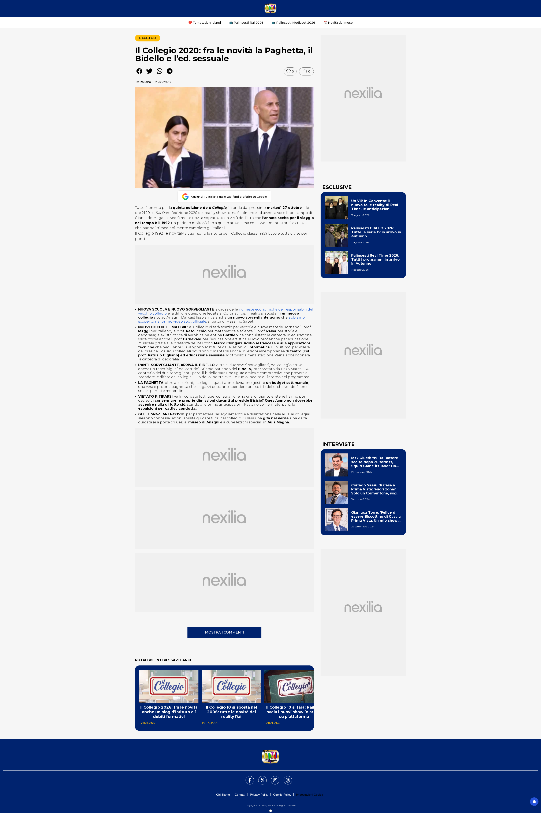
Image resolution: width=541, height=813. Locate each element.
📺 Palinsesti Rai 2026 (246, 23)
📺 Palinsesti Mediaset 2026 (293, 23)
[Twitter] (260, 777)
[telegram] (169, 74)
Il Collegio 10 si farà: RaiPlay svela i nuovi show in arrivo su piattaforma (294, 712)
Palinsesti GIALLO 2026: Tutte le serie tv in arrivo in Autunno (376, 232)
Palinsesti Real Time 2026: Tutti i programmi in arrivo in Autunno (375, 259)
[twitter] (149, 74)
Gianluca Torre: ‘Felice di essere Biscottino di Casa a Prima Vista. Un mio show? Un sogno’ (376, 517)
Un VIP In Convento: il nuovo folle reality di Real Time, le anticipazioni (374, 205)
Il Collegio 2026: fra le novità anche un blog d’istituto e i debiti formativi (169, 712)
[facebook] (139, 74)
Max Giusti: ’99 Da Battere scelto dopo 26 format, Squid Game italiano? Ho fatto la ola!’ (374, 462)
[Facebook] (247, 777)
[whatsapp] (159, 74)
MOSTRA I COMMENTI (224, 632)
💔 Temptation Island (204, 23)
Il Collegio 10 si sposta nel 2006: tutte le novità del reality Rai (231, 712)
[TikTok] (285, 777)
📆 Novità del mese (338, 23)
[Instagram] (272, 777)
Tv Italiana (143, 82)
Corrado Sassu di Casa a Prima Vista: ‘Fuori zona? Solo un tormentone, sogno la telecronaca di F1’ (376, 489)
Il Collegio (147, 38)
